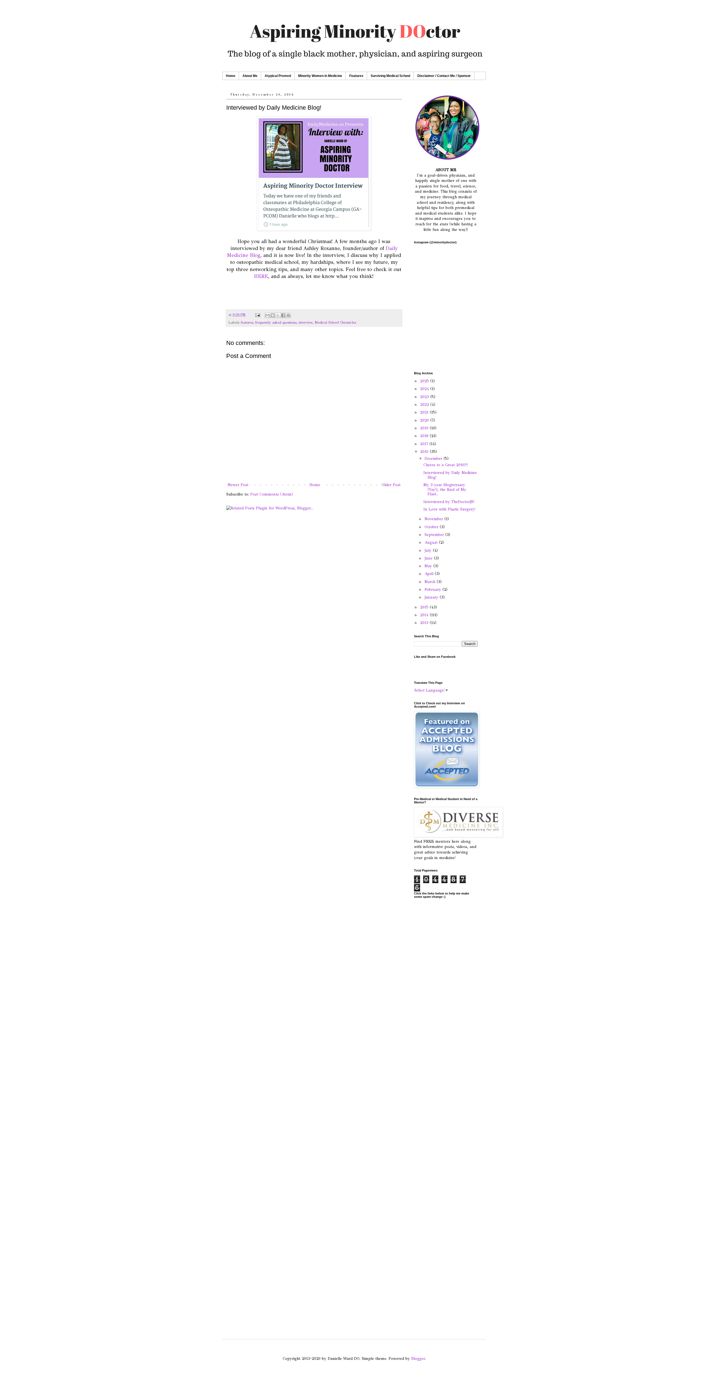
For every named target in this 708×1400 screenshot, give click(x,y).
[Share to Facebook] (283, 315)
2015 (425, 607)
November (434, 519)
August (432, 542)
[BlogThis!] (272, 315)
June (429, 558)
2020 (425, 420)
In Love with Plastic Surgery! (449, 509)
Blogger (418, 1358)
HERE (261, 276)
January (432, 597)
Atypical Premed (278, 76)
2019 (425, 428)
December (434, 458)
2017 (425, 444)
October (432, 527)
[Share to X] (278, 315)
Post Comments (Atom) (271, 494)
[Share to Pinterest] (288, 315)
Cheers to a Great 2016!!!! (445, 465)
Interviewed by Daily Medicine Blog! (450, 475)
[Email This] (267, 315)
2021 (425, 412)
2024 (425, 388)
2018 (425, 436)
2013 (425, 622)
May (429, 566)
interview (306, 322)
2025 (425, 381)
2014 (425, 615)
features (247, 322)
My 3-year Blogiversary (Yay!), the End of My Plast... (444, 490)
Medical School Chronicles (335, 322)
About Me (250, 76)
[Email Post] (257, 315)
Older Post (391, 485)
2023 (425, 397)
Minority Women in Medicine (320, 76)
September (435, 534)
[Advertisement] (446, 1064)
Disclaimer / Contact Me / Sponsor (444, 76)
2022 (425, 404)
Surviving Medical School (390, 76)
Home (230, 76)
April (430, 573)
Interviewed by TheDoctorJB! (448, 501)
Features (356, 76)
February (433, 589)
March (431, 581)
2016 (425, 451)
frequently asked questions (275, 322)
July (429, 550)
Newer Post (238, 485)
